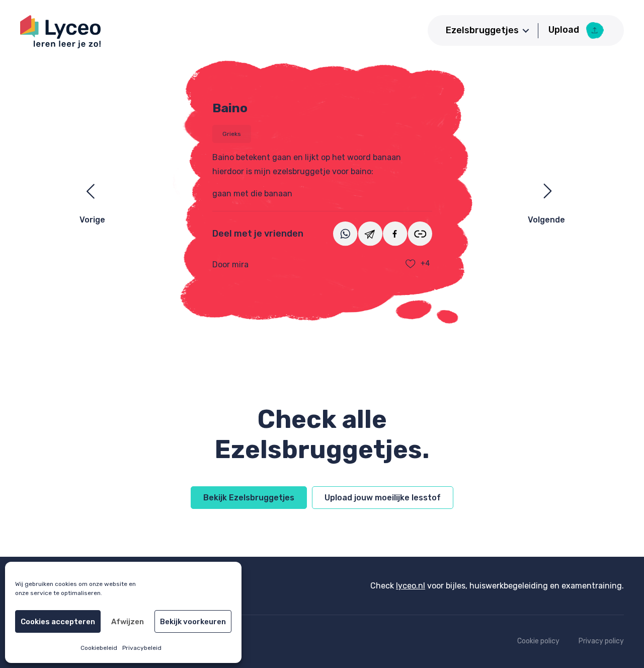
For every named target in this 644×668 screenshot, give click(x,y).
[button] (526, 31)
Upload (564, 29)
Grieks (231, 133)
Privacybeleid (142, 647)
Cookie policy (538, 641)
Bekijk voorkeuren (193, 621)
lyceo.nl (410, 585)
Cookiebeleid (98, 647)
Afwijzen (127, 621)
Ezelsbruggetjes (482, 30)
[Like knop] (410, 263)
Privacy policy (601, 641)
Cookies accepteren (58, 621)
